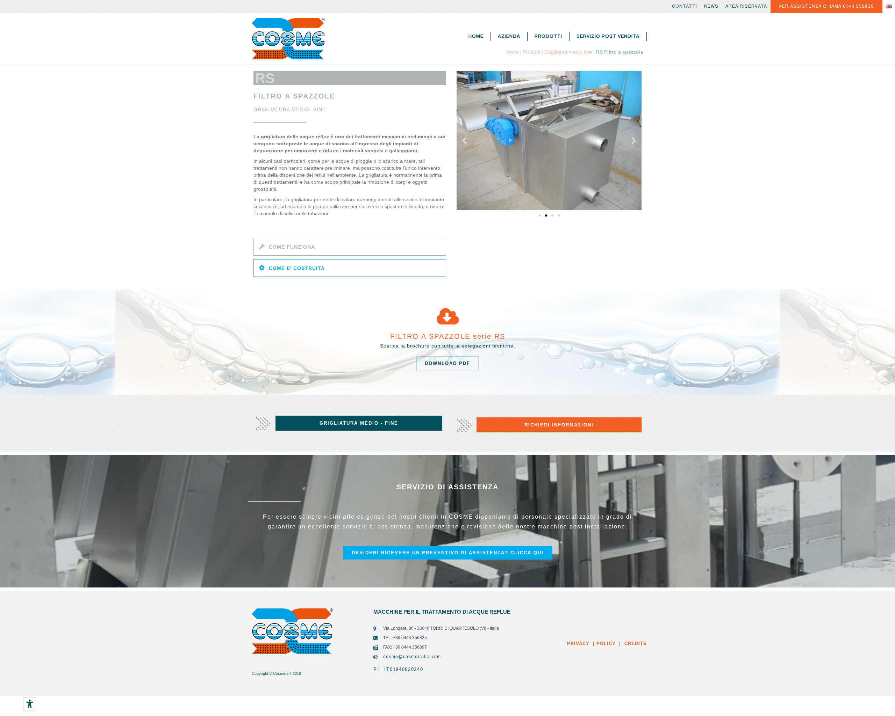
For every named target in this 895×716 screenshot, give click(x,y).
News (711, 6)
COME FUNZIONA (292, 247)
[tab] (350, 246)
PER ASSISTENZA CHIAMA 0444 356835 (826, 6)
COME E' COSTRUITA (297, 268)
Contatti (684, 6)
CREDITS (635, 643)
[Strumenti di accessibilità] (29, 703)
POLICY (605, 643)
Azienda (509, 36)
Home (476, 36)
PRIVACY (578, 643)
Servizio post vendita (608, 36)
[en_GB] (888, 6)
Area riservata (746, 6)
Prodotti (548, 36)
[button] (540, 215)
